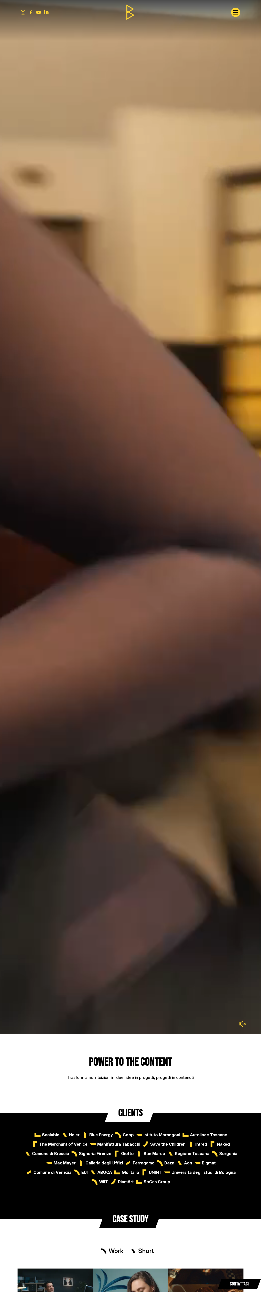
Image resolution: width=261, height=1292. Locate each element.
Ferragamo (144, 1163)
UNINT (155, 1172)
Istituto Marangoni (162, 1134)
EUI (84, 1172)
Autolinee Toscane (208, 1134)
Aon (188, 1163)
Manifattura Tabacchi (118, 1144)
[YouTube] (38, 12)
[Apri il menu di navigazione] (235, 12)
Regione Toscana (192, 1153)
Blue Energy (101, 1134)
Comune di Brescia (50, 1153)
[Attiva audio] (242, 1024)
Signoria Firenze (95, 1153)
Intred (201, 1144)
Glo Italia (130, 1172)
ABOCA (104, 1172)
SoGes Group (157, 1181)
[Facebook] (31, 12)
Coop (128, 1134)
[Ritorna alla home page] (130, 12)
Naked (223, 1144)
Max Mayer (65, 1163)
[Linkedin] (46, 12)
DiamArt (126, 1181)
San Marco (154, 1153)
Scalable (50, 1134)
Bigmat (209, 1163)
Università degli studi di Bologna (203, 1172)
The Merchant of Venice (63, 1144)
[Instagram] (23, 12)
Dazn (169, 1163)
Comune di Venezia (52, 1172)
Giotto (127, 1153)
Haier (74, 1134)
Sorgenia (228, 1153)
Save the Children (168, 1144)
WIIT (103, 1181)
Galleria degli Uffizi (104, 1163)
